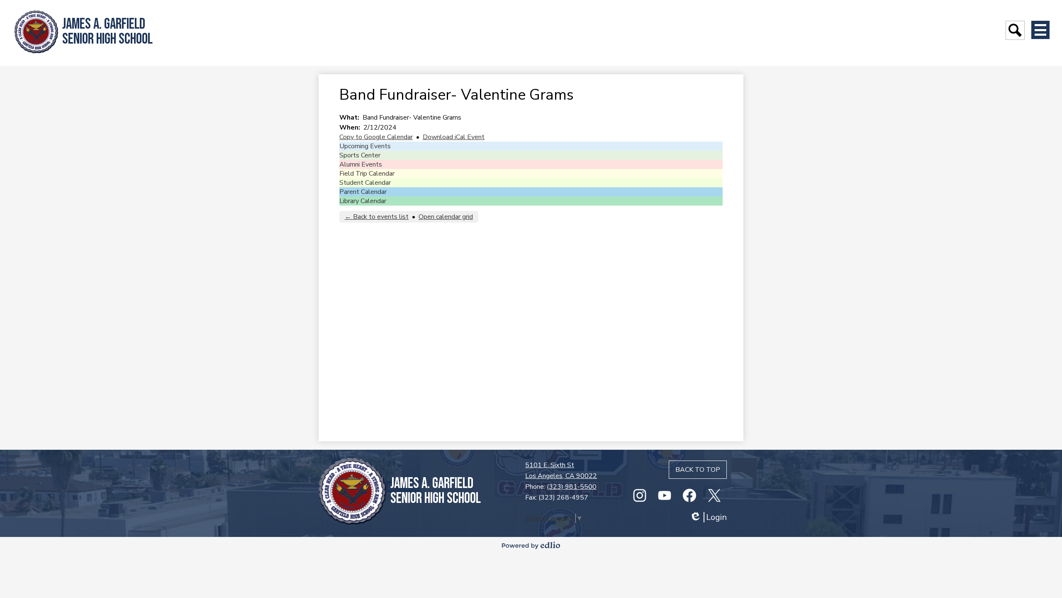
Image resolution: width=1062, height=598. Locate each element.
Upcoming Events (365, 146)
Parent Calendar (363, 191)
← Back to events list (377, 216)
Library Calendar (362, 201)
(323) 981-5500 (572, 486)
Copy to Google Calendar (376, 137)
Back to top (697, 469)
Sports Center (359, 155)
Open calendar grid (446, 216)
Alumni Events (360, 164)
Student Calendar (365, 182)
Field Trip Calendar (367, 173)
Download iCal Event (454, 137)
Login (708, 517)
